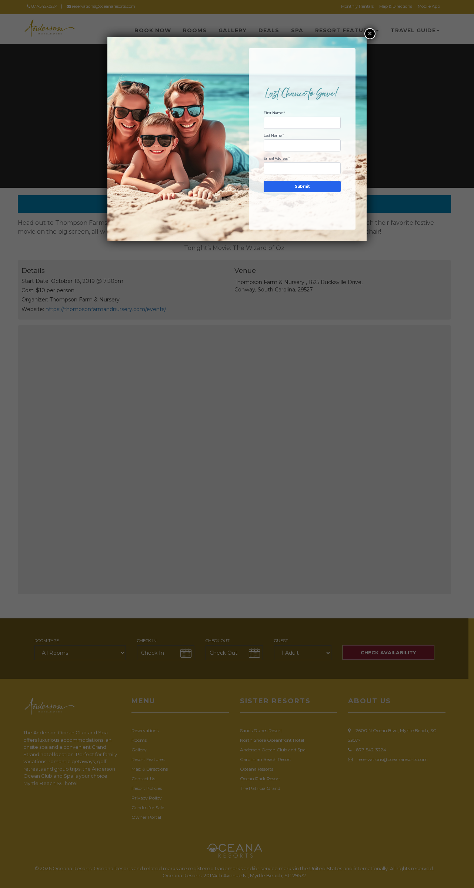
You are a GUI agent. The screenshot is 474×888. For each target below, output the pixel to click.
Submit (302, 186)
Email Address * (277, 158)
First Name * (274, 113)
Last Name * (274, 135)
